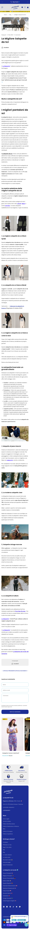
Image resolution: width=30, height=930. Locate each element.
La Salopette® (5, 619)
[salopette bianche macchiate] (15, 433)
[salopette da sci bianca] (15, 272)
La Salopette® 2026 (7, 916)
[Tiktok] (13, 906)
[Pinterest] (10, 906)
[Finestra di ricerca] (22, 7)
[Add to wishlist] (21, 719)
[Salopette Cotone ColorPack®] (12, 734)
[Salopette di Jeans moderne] (15, 480)
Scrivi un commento (15, 712)
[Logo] (15, 7)
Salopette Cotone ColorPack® (10, 753)
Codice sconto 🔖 (21, 920)
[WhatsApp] (19, 906)
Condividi (6, 47)
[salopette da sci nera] (15, 223)
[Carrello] (27, 7)
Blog (10, 14)
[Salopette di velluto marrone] (15, 532)
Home (5, 14)
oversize (7, 205)
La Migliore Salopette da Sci (20, 14)
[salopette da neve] (15, 320)
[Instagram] (3, 906)
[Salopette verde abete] (15, 583)
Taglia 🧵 (14, 920)
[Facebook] (7, 906)
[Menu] (2, 7)
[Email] (16, 906)
